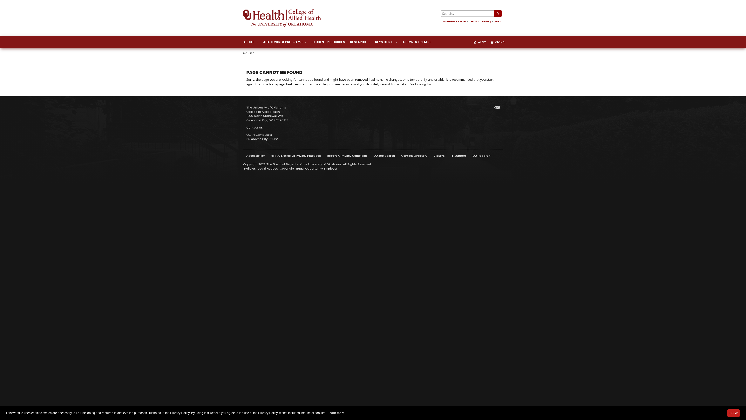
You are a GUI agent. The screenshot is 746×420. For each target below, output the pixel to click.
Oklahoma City (257, 139)
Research (358, 42)
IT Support (458, 156)
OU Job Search (384, 156)
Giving (499, 42)
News (497, 21)
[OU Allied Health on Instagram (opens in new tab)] (498, 107)
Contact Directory (414, 156)
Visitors (439, 156)
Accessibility (255, 156)
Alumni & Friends (417, 42)
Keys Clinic (384, 42)
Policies (250, 168)
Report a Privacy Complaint (347, 156)
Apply (481, 42)
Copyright (287, 168)
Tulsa (274, 139)
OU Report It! (481, 156)
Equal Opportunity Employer (316, 168)
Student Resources (328, 42)
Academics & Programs (282, 42)
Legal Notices (268, 168)
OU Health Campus (454, 21)
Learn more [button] (336, 413)
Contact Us (254, 127)
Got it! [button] (733, 413)
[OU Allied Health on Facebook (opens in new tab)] (495, 107)
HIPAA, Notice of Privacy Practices (296, 156)
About (248, 42)
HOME (247, 53)
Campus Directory (480, 21)
